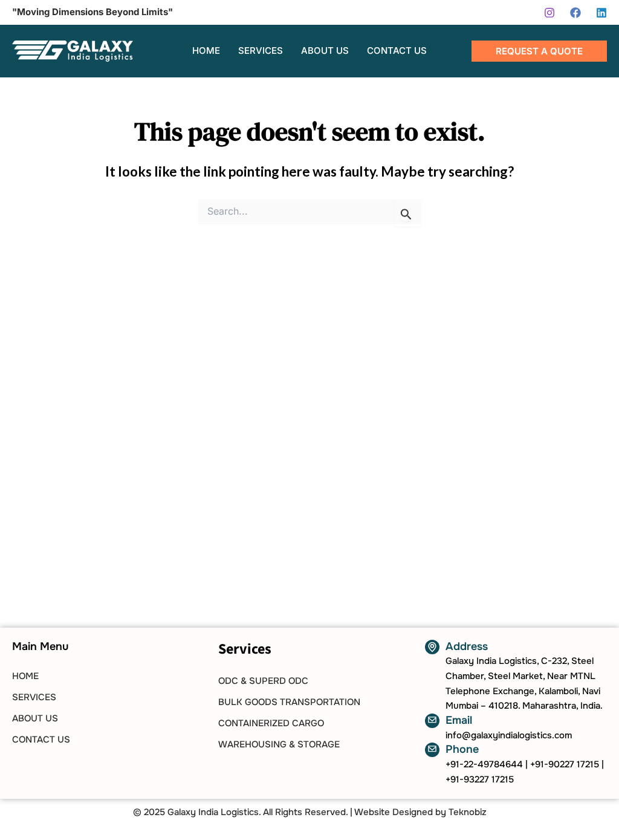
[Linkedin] (601, 12)
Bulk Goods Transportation (289, 702)
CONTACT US (41, 739)
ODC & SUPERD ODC (263, 681)
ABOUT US (35, 718)
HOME (25, 676)
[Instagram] (549, 12)
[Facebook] (575, 12)
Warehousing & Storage (279, 744)
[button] (539, 51)
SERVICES (34, 697)
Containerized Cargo (271, 723)
